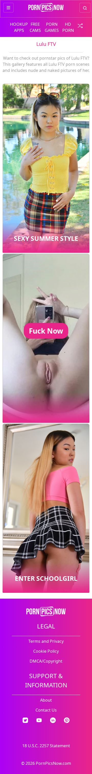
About (46, 700)
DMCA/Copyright (46, 661)
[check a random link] (79, 25)
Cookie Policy (46, 651)
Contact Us (46, 710)
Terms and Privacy (46, 641)
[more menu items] (8, 7)
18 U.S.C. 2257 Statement (46, 746)
